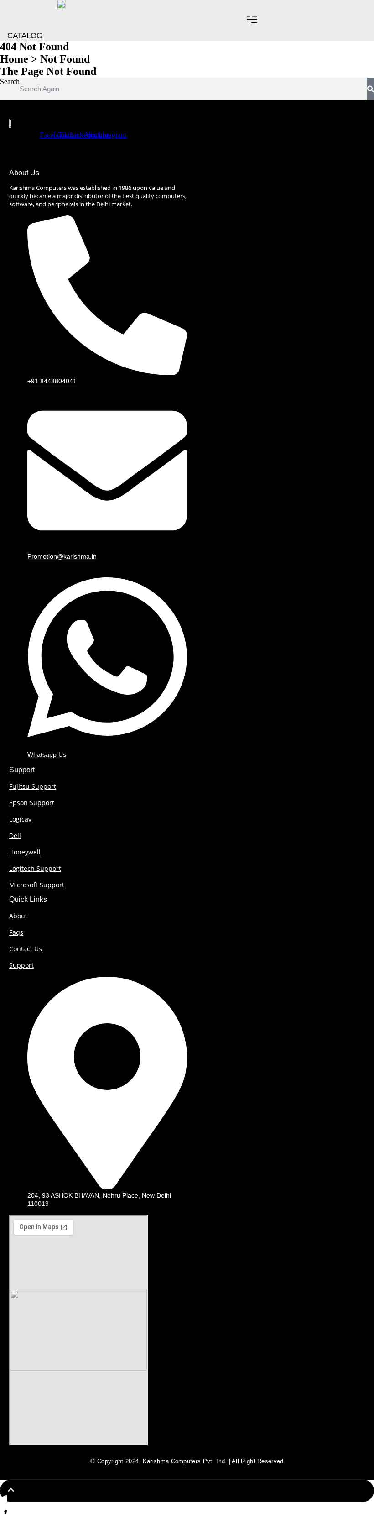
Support (21, 965)
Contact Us (25, 948)
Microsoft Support (36, 884)
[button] (252, 20)
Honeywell (25, 852)
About (18, 915)
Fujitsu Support (32, 786)
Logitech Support (35, 868)
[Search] (370, 89)
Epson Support (31, 802)
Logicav (20, 819)
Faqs (16, 932)
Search (10, 81)
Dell (15, 835)
